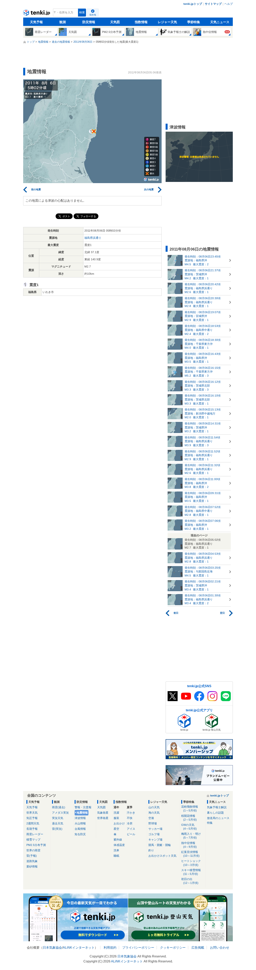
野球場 (152, 823)
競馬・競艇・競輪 (159, 845)
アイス (131, 828)
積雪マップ (33, 839)
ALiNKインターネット (79, 947)
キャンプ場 (155, 839)
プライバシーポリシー (138, 947)
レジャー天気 (167, 22)
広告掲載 (197, 947)
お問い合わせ (219, 947)
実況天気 (57, 818)
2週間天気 (32, 823)
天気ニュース (219, 22)
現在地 (92, 15)
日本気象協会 (52, 947)
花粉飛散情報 (189, 808)
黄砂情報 (32, 866)
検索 (82, 12)
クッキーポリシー (173, 947)
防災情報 (88, 22)
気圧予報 (32, 818)
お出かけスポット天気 (162, 855)
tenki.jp (37, 14)
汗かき (131, 812)
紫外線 (118, 839)
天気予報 (36, 22)
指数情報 (141, 22)
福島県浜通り (92, 237)
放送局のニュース (218, 818)
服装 (116, 818)
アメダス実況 (60, 812)
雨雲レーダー (34, 834)
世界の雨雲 (33, 850)
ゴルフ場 (154, 834)
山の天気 (154, 807)
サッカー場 (155, 828)
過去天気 (57, 823)
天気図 (115, 22)
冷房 (129, 823)
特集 (210, 822)
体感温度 (119, 845)
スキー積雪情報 (191, 871)
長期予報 (32, 828)
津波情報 (80, 818)
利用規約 (110, 947)
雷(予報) (31, 855)
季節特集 (193, 22)
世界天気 (32, 812)
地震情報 (82, 812)
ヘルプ (228, 3)
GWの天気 (189, 826)
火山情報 (80, 823)
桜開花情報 (189, 817)
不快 (129, 818)
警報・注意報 (83, 807)
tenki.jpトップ (192, 3)
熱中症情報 (189, 844)
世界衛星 (102, 818)
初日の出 (189, 880)
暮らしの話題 (215, 812)
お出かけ (119, 823)
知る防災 (80, 834)
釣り (151, 850)
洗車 (116, 850)
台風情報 (80, 828)
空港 (151, 818)
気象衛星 (102, 812)
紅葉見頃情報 (190, 853)
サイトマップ (213, 3)
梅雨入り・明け (191, 835)
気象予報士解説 (217, 807)
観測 (62, 22)
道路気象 (32, 861)
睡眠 (116, 855)
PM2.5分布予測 (36, 845)
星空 (116, 828)
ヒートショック (191, 862)
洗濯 (116, 812)
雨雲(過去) (58, 807)
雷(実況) (57, 828)
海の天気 (154, 812)
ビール (131, 834)
